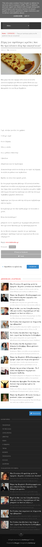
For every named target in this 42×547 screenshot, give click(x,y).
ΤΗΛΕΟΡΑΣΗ (6, 425)
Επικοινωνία (36, 413)
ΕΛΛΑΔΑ (5, 460)
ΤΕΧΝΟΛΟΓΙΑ (6, 456)
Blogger (17, 543)
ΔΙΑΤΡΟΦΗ (5, 464)
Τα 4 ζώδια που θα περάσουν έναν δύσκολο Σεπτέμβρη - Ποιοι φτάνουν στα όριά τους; (24, 346)
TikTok (4, 448)
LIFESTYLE (5, 437)
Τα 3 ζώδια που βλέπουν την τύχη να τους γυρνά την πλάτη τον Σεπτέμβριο (25, 334)
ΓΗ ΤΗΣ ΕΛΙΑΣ (6, 429)
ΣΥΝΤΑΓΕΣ (11, 33)
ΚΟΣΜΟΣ (5, 452)
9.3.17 (5, 50)
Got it (27, 16)
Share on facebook (22, 252)
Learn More (17, 16)
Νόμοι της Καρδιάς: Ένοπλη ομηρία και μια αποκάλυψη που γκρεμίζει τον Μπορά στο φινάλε (25, 297)
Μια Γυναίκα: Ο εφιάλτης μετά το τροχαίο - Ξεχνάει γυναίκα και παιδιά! (25, 285)
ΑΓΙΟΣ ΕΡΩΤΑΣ (6, 433)
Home (4, 33)
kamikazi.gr (25, 540)
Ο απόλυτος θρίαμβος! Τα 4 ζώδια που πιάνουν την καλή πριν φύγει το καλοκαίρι (25, 383)
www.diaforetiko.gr (11, 242)
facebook (32, 267)
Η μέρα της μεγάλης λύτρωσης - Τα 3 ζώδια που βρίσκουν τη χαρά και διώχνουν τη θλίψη (24, 370)
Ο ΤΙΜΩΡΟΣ (5, 444)
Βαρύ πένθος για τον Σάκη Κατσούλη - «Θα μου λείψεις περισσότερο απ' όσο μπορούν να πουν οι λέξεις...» (25, 310)
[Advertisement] (21, 110)
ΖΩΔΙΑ (4, 440)
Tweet (22, 256)
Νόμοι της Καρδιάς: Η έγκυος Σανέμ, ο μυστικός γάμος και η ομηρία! (25, 396)
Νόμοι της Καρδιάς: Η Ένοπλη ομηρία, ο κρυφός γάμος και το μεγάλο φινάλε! (25, 358)
